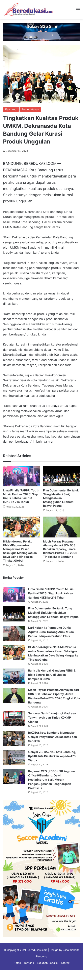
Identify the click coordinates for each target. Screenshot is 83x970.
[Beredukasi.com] (28, 9)
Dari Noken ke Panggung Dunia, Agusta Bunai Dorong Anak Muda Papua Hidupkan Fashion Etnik (51, 632)
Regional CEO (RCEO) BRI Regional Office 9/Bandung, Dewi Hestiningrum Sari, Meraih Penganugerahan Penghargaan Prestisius (52, 779)
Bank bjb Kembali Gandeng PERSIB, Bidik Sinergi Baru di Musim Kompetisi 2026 (52, 675)
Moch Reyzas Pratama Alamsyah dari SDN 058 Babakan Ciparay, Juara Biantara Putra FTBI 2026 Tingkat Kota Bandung (60, 549)
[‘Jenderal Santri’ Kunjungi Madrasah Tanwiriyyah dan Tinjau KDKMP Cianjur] (14, 718)
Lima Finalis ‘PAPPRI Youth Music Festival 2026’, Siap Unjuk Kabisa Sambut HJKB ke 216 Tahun (51, 593)
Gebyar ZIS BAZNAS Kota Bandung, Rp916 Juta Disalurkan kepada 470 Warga (52, 756)
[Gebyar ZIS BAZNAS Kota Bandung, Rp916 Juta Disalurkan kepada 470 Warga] (14, 757)
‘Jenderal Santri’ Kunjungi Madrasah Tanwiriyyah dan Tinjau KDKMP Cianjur (53, 717)
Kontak (65, 962)
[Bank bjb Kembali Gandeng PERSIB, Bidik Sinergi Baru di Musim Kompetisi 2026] (14, 676)
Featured (11, 109)
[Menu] (78, 10)
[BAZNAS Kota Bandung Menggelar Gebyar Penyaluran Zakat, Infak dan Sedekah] (14, 738)
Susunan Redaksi (47, 962)
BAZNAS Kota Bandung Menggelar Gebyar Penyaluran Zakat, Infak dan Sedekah (52, 737)
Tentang (29, 962)
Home (17, 962)
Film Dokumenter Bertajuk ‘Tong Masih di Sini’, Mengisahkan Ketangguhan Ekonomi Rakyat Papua (61, 498)
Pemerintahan (30, 109)
